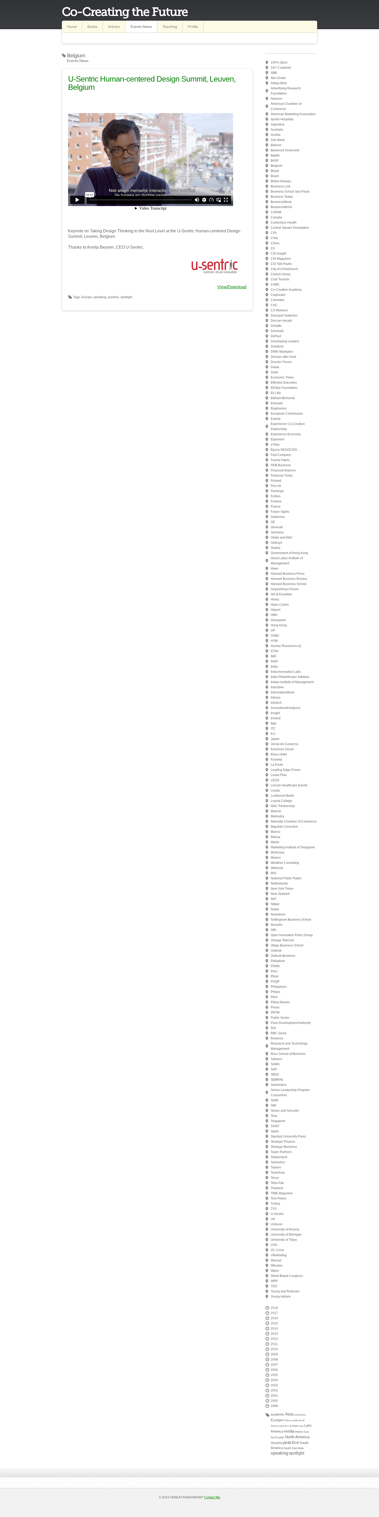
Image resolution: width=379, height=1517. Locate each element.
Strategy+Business (284, 1147)
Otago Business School (287, 945)
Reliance (277, 1038)
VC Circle (277, 1250)
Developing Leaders (285, 341)
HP (273, 630)
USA (274, 1245)
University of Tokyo (284, 1240)
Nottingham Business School (291, 919)
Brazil (275, 176)
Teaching (169, 27)
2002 (274, 1390)
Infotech (276, 703)
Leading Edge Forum (285, 770)
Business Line (281, 186)
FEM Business (281, 465)
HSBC (275, 635)
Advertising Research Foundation (286, 90)
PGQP (275, 981)
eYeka (275, 444)
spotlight (296, 1453)
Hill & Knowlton (281, 594)
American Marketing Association (293, 114)
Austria (276, 135)
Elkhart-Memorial (283, 398)
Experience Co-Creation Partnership (288, 426)
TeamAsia (278, 1172)
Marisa (275, 837)
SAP (274, 1069)
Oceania (277, 1443)
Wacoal (276, 1260)
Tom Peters (278, 1198)
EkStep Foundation (284, 388)
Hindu (275, 599)
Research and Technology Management (289, 1046)
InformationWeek (282, 692)
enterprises (300, 1414)
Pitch (274, 997)
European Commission (287, 413)
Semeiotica (278, 1085)
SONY (275, 1126)
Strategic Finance (283, 1141)
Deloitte (276, 326)
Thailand (277, 1188)
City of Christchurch (284, 269)
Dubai (275, 367)
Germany (277, 532)
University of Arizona (285, 1229)
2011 (274, 1344)
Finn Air (276, 486)
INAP (274, 661)
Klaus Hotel (279, 754)
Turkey (275, 1203)
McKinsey (277, 852)
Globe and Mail (281, 537)
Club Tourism (280, 279)
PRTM (275, 1012)
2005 (274, 1375)
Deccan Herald (281, 320)
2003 (274, 1385)
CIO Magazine (281, 258)
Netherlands (279, 883)
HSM (274, 641)
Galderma (278, 517)
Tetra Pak (277, 1183)
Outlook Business (283, 956)
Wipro (275, 1271)
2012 (274, 1339)
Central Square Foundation (290, 228)
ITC (273, 728)
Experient (277, 439)
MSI (273, 873)
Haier (274, 568)
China (275, 243)
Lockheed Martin (282, 795)
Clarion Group (281, 274)
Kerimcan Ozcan (282, 749)
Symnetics (278, 1162)
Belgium (276, 166)
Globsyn (276, 542)
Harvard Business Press (287, 573)
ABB (274, 73)
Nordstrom (278, 914)
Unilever (277, 1224)
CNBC (275, 284)
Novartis (276, 925)
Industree (277, 687)
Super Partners (281, 1152)
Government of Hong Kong (289, 553)
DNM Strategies (282, 351)
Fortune (276, 501)
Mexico (276, 857)
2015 (274, 1323)
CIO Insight (278, 253)
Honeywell (278, 620)
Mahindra (277, 816)
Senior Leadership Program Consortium (290, 1092)
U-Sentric (277, 1214)
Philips (275, 992)
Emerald (277, 403)
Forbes (276, 496)
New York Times (282, 888)
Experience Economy (286, 434)
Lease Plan (279, 775)
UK (273, 1219)
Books (92, 27)
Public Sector (280, 1018)
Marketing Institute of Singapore (293, 847)
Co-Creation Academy (286, 289)
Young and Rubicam (285, 1291)
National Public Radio (286, 878)
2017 (274, 1313)
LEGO (275, 780)
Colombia (277, 300)
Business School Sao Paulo (290, 191)
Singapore (278, 1121)
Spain (275, 1131)
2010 (274, 1349)
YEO (274, 1286)
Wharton (277, 1265)
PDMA (275, 966)
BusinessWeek (281, 202)
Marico (275, 832)
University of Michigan (286, 1234)
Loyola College (281, 801)
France (276, 506)
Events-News (141, 27)
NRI (273, 930)
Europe (277, 1420)
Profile (193, 27)
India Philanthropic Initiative (290, 677)
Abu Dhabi (278, 78)
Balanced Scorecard (285, 150)
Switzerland (279, 1157)
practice (291, 1442)
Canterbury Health (283, 222)
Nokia (275, 909)
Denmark (277, 331)
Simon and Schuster (285, 1110)
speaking (279, 1453)
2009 (274, 1354)
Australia (277, 129)
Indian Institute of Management (292, 682)
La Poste (277, 765)
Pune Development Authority (291, 1023)
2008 (274, 1359)
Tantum (276, 1167)
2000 (274, 1401)
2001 (274, 1395)
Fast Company (281, 455)
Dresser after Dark (283, 357)
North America (297, 1437)
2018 (274, 1308)
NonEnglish (277, 1437)
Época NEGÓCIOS (284, 450)
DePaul (276, 336)
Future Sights (280, 511)
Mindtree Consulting (285, 863)
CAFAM (276, 212)
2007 (274, 1364)
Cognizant (278, 295)
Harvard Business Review (289, 579)
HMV (274, 615)
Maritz (275, 842)
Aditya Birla (279, 83)
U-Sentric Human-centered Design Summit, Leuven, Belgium (152, 83)
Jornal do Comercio (284, 744)
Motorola (277, 868)
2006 (274, 1370)
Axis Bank (278, 140)
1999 (274, 1406)
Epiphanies (279, 408)
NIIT (273, 899)
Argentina (277, 124)
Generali (277, 527)
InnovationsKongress (285, 708)
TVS (274, 1209)
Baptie (275, 155)
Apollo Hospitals (282, 119)
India (274, 666)
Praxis (275, 1007)
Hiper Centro (280, 604)
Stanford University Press (288, 1136)
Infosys (276, 697)
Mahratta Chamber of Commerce (294, 821)
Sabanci (276, 1059)
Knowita (276, 759)
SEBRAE (277, 1079)
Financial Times (282, 475)
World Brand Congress (287, 1276)
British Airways (281, 181)
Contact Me (212, 1497)
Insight (275, 713)
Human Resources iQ (286, 646)
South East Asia (293, 1448)
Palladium (278, 961)
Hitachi (276, 610)
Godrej (275, 548)
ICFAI (274, 651)
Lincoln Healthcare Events (289, 785)
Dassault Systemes (284, 315)
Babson (276, 145)
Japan (275, 739)
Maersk (276, 811)
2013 (274, 1334)
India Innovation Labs (286, 672)
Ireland (276, 718)
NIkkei (275, 904)
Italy (273, 723)
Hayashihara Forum (285, 589)
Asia (289, 1414)
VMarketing (279, 1255)
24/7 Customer (281, 67)
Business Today (282, 197)
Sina (274, 1116)
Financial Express (283, 470)
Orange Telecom (282, 940)
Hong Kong (279, 625)
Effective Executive (284, 382)
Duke (274, 372)
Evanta (276, 419)
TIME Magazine (282, 1193)
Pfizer (275, 976)
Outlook (276, 950)
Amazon (276, 98)
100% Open (279, 62)
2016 (274, 1318)
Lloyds (275, 790)
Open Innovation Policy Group (292, 935)
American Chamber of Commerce (286, 106)
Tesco (275, 1178)
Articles (114, 27)
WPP (274, 1281)
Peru (274, 971)
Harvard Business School (288, 584)
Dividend (277, 346)
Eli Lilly (276, 393)
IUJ (273, 734)
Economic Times (282, 377)
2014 (274, 1328)
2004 (274, 1380)
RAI (273, 1028)
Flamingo (277, 491)
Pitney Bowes (280, 1002)
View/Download (231, 287)
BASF (275, 160)
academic (277, 1414)
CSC (274, 305)
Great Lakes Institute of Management (287, 560)
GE (273, 522)
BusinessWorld (281, 207)
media (289, 1431)
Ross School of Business (288, 1054)
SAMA (275, 1064)
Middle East (302, 1431)
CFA (274, 233)
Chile (274, 238)
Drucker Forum (281, 362)
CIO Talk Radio (281, 264)
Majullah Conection (284, 826)
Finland (276, 481)
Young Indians (281, 1296)
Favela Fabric (280, 460)
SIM (273, 1105)
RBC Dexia (278, 1033)
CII (273, 248)
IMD (273, 656)
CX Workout (279, 310)
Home (72, 27)
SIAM (274, 1100)
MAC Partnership (283, 806)
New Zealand (280, 894)
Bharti (275, 171)
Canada (276, 217)
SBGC (275, 1074)
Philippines (278, 987)
